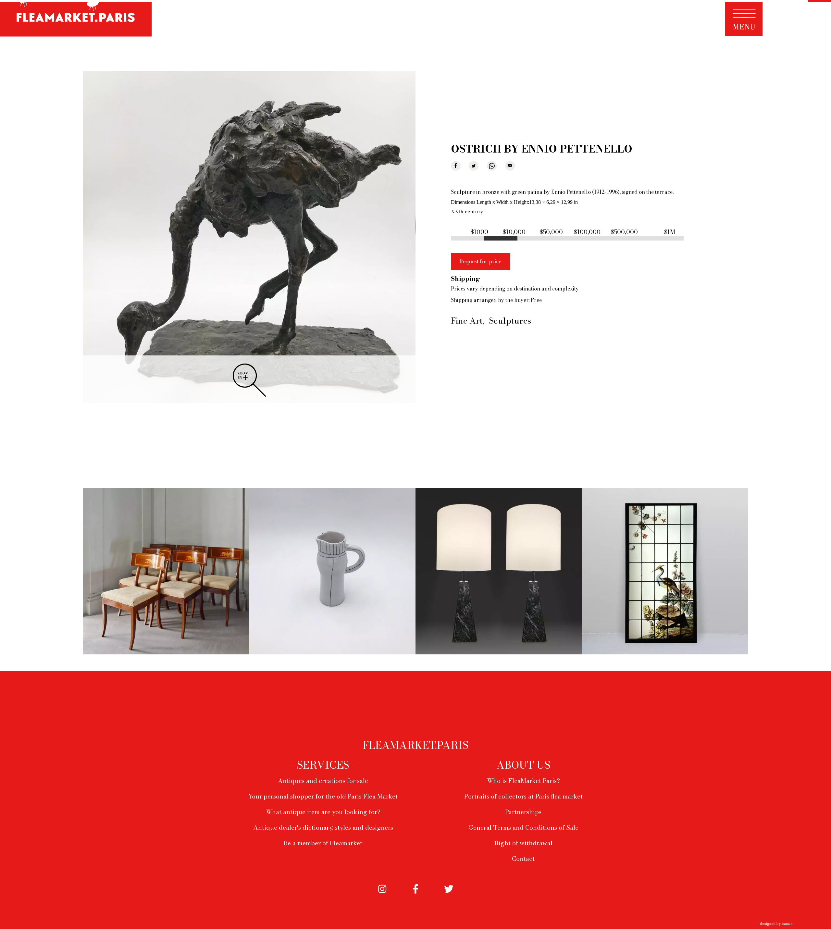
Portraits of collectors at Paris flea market (523, 796)
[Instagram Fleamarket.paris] (382, 895)
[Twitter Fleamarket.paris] (448, 895)
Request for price (480, 261)
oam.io (787, 923)
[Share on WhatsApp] (492, 166)
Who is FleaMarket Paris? (523, 781)
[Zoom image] (249, 237)
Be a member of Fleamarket (323, 843)
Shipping (465, 278)
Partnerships (523, 812)
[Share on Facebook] (456, 166)
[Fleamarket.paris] (76, 19)
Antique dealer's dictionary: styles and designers (323, 827)
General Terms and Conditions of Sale (523, 827)
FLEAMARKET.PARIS (415, 745)
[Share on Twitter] (473, 166)
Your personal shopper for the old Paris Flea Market (323, 796)
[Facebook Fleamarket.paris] (415, 895)
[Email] (510, 166)
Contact (523, 858)
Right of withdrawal (523, 843)
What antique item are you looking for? (323, 812)
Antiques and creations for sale (323, 781)
